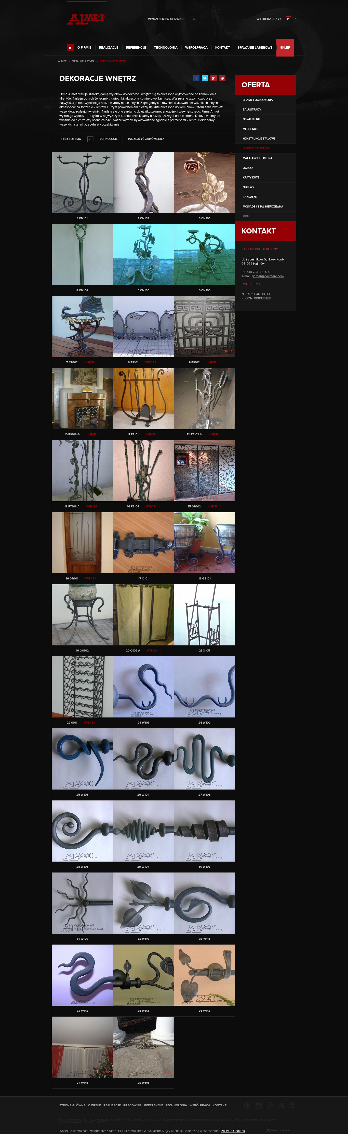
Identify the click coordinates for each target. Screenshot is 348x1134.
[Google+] (214, 78)
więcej (90, 362)
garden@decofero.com (268, 276)
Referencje (136, 48)
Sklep (285, 48)
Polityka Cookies (233, 1131)
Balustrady (252, 109)
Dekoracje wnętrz (97, 78)
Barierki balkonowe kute (142, 1120)
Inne (246, 216)
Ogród (248, 168)
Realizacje (108, 48)
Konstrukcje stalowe (259, 138)
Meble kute (251, 129)
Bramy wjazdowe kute (264, 1120)
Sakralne (250, 197)
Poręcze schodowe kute (111, 1120)
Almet (62, 61)
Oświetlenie (251, 119)
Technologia (166, 48)
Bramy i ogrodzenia (258, 100)
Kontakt (222, 48)
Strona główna (72, 1105)
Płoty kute (89, 1120)
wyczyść (244, 19)
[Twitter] (205, 78)
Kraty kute (251, 177)
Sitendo (100, 1122)
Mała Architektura (257, 158)
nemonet (278, 1130)
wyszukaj (194, 19)
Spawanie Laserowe (255, 48)
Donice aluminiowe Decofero (77, 1122)
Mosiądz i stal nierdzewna (263, 206)
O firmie (84, 48)
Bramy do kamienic (70, 1120)
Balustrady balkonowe (235, 1120)
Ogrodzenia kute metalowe (174, 1120)
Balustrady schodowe (205, 1120)
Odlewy (248, 187)
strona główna (70, 48)
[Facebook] (196, 78)
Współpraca (196, 48)
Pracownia (132, 1105)
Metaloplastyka (83, 61)
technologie (107, 139)
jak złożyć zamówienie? (146, 139)
